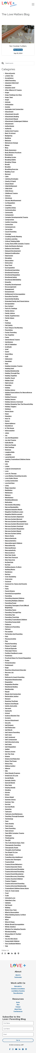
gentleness (9, 342)
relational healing (11, 687)
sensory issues (10, 751)
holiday (7, 387)
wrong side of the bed (13, 934)
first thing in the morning (14, 327)
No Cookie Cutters (18, 46)
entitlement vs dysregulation (15, 294)
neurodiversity (18, 49)
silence (7, 768)
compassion (9, 215)
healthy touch (10, 378)
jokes (7, 433)
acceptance (9, 78)
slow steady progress (12, 773)
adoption (8, 85)
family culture (10, 313)
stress (7, 795)
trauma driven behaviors (13, 864)
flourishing (9, 330)
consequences (10, 227)
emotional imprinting (12, 270)
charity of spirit (10, 181)
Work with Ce (18, 986)
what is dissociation (12, 912)
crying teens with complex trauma (17, 243)
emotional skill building (13, 279)
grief (6, 349)
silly (6, 771)
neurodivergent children (13, 543)
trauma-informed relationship (15, 886)
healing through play (12, 373)
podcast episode (11, 648)
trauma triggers (10, 881)
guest (7, 351)
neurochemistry (10, 541)
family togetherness (12, 315)
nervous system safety (13, 533)
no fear (7, 565)
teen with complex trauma (14, 833)
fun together (9, 335)
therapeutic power (11, 847)
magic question (10, 488)
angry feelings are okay (13, 95)
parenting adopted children (14, 598)
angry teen (9, 97)
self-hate (8, 744)
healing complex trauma (13, 366)
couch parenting (10, 231)
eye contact (9, 306)
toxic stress (9, 855)
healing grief (9, 368)
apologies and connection (14, 109)
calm (7, 176)
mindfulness (9, 497)
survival (7, 804)
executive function (11, 296)
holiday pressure (11, 397)
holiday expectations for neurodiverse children (18, 393)
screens (8, 718)
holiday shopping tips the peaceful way (19, 404)
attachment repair (11, 119)
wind (7, 919)
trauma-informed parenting (14, 883)
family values (9, 318)
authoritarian (9, 126)
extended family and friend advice (17, 301)
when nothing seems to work (15, 915)
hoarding (8, 385)
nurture (7, 574)
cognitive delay (10, 208)
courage (8, 234)
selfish (7, 749)
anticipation (9, 104)
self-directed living (12, 742)
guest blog (9, 354)
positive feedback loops (13, 653)
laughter (8, 454)
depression (9, 255)
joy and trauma (10, 440)
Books (18, 1002)
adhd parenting (10, 80)
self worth (8, 730)
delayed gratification (12, 253)
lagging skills (9, 452)
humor (7, 421)
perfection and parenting (13, 634)
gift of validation (11, 344)
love (6, 471)
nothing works (10, 569)
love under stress (11, 478)
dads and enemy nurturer (14, 246)
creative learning (11, 239)
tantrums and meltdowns (14, 814)
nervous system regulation (14, 529)
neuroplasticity (10, 550)
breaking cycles (10, 157)
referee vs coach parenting (14, 677)
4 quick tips (9, 76)
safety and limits (11, 706)
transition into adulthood (14, 857)
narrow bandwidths (11, 507)
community (9, 212)
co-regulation (10, 203)
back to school (10, 133)
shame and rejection (12, 759)
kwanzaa (8, 450)
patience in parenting (12, 627)
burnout (8, 174)
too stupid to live (11, 852)
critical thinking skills (12, 241)
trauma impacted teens (13, 867)
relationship (9, 689)
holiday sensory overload (14, 402)
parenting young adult (12, 622)
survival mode (10, 807)
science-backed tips (12, 715)
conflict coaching (11, 222)
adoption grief (10, 87)
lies (6, 464)
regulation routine (11, 684)
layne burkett (10, 457)
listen (7, 466)
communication (10, 210)
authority (8, 128)
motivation (8, 502)
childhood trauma (11, 193)
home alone (9, 411)
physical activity (10, 639)
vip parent (8, 905)
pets (6, 636)
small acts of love (11, 775)
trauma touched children (14, 879)
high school (9, 383)
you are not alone (11, 939)
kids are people (10, 445)
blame (7, 145)
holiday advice (10, 390)
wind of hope (10, 922)
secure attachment (12, 720)
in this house (9, 428)
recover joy (9, 672)
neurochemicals (10, 538)
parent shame (10, 591)
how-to (7, 418)
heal (6, 363)
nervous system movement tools (16, 524)
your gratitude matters (13, 943)
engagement (9, 289)
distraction (9, 263)
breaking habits (10, 159)
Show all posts (10, 73)
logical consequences (13, 468)
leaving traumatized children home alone (17, 460)
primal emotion (10, 663)
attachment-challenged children (16, 121)
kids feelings (9, 447)
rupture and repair (12, 703)
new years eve (10, 560)
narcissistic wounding (12, 504)
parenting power (10, 603)
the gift (8, 840)
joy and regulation (11, 438)
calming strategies (11, 179)
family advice (9, 311)
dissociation (9, 260)
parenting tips (10, 615)
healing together (11, 375)
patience (8, 624)
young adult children (12, 941)
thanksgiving (9, 838)
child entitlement (11, 186)
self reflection (10, 727)
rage (7, 667)
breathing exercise (11, 169)
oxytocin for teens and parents (16, 584)
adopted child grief (12, 83)
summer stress (10, 799)
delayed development (13, 251)
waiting (7, 907)
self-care (8, 735)
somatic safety (10, 780)
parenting (8, 596)
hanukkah (8, 361)
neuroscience (10, 553)
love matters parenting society (16, 476)
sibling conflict (10, 766)
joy (6, 435)
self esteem (9, 725)
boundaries (9, 155)
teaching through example (14, 816)
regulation (9, 682)
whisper (8, 917)
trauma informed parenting (14, 871)
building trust (9, 171)
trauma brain (9, 862)
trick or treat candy (12, 891)
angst (7, 99)
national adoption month (13, 509)
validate (8, 903)
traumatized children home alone (17, 888)
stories (7, 792)
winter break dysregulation (14, 924)
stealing (8, 790)
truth (7, 895)
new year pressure (11, 557)
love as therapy (11, 473)
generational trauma (12, 339)
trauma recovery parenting (14, 876)
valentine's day (10, 900)
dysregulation (10, 267)
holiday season (10, 399)
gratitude (8, 347)
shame (7, 756)
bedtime (8, 138)
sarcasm (8, 708)
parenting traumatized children (16, 619)
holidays (8, 409)
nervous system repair (13, 531)
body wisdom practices (13, 152)
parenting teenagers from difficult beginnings (17, 606)
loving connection (11, 480)
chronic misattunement (13, 200)
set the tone (9, 754)
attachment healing (12, 116)
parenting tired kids (12, 617)
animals (7, 102)
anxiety (7, 107)
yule (6, 946)
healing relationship (12, 371)
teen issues (9, 826)
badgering (8, 135)
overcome (8, 579)
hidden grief (9, 380)
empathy (8, 282)
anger (7, 92)
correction (8, 229)
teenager (8, 835)
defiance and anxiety (12, 248)
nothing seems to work (13, 567)
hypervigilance (10, 423)
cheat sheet (9, 184)
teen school (9, 831)
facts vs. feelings (11, 308)
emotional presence (12, 272)
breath (7, 164)
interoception (10, 430)
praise (7, 660)
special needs (10, 783)
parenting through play (13, 612)
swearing (8, 809)
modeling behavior (11, 500)
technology (9, 819)
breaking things (10, 162)
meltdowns (9, 492)
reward (7, 699)
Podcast (18, 1006)
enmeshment (9, 291)
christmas (8, 198)
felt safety (9, 325)
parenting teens (10, 610)
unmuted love (10, 898)
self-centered (10, 737)
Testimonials (18, 977)
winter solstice (10, 927)
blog (6, 147)
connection (9, 224)
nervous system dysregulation (15, 521)
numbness (8, 572)
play (6, 641)
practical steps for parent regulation (18, 658)
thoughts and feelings (13, 850)
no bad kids (9, 562)
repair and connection (13, 694)
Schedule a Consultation (18, 988)
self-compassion (11, 739)
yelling (7, 936)
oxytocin (8, 581)
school (7, 713)
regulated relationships (13, 679)
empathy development (13, 284)
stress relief (9, 797)
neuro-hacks (9, 536)
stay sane (8, 785)
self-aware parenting (12, 732)
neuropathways (10, 548)
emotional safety (11, 277)
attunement (9, 123)
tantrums (8, 811)
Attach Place (18, 1009)
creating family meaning (13, 236)
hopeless (8, 416)
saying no (8, 711)
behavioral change (11, 143)
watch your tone (11, 910)
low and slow (9, 483)
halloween (8, 359)
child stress (9, 191)
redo (7, 675)
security (8, 723)
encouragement (10, 287)
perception (9, 631)
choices (8, 196)
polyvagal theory (11, 651)
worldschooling (10, 931)
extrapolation (9, 303)
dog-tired (8, 265)
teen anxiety (9, 823)
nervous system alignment (14, 516)
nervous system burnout (13, 519)
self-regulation (10, 747)
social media (9, 778)
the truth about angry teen (14, 843)
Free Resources (18, 1011)
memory (8, 495)
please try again (10, 646)
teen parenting (10, 828)
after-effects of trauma (13, 90)
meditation (8, 490)
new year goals (10, 555)
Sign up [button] (18, 1040)
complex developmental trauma (16, 217)
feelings (8, 323)
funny (7, 337)
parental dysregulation (13, 593)
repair (7, 691)
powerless (8, 655)
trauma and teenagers (13, 859)
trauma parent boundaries (14, 874)
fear (6, 320)
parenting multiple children (14, 600)
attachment (9, 111)
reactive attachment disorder (15, 670)
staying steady (10, 787)
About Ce (18, 975)
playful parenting (11, 643)
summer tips (9, 802)
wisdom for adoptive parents (15, 929)
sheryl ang (8, 763)
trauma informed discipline (14, 869)
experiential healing (12, 299)
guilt (6, 356)
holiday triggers (10, 406)
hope (7, 414)
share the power (11, 761)
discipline (8, 258)
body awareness (10, 150)
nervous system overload (14, 526)
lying (7, 485)
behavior (8, 140)
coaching (8, 205)
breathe (8, 167)
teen (6, 821)
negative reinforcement (13, 514)
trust (7, 893)
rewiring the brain (11, 701)
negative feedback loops (14, 512)
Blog (18, 1004)
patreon (8, 629)
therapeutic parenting (13, 845)
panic (7, 588)
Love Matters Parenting (18, 991)
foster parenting (11, 332)
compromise (9, 219)
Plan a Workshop (18, 993)
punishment (9, 665)
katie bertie (9, 442)
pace (6, 586)
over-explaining (10, 576)
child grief (8, 188)
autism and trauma (11, 131)
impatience (9, 426)
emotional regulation (12, 275)
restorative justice (11, 696)
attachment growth (12, 114)
